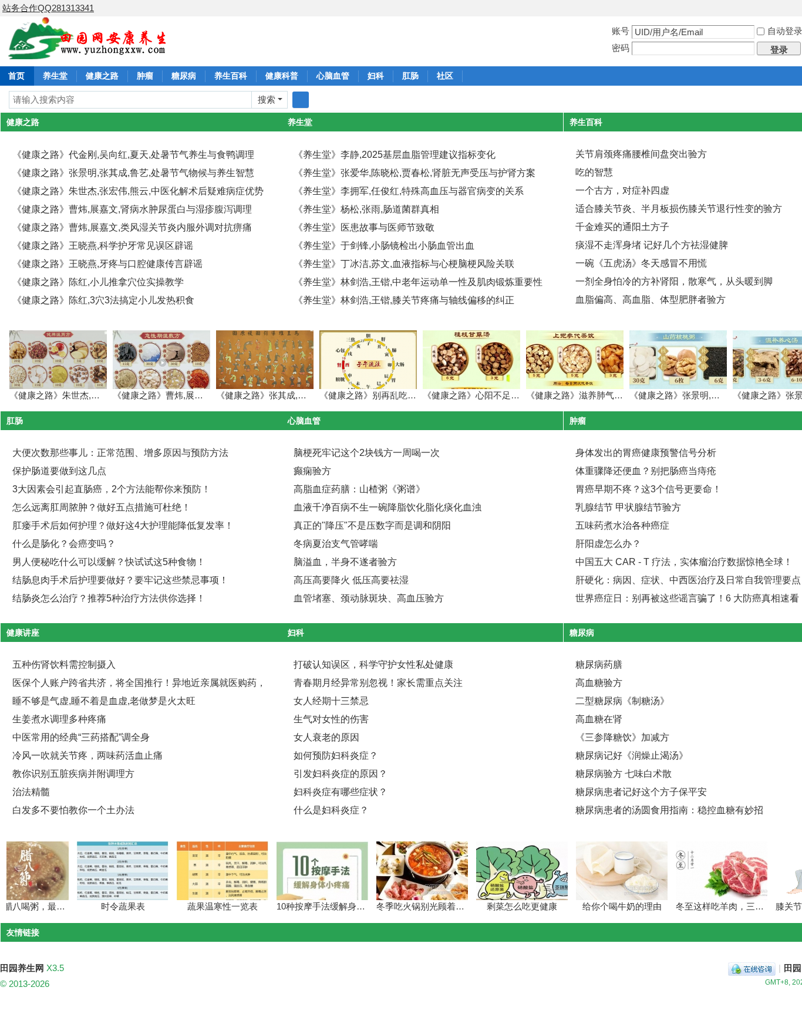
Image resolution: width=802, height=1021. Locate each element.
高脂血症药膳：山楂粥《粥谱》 (359, 489)
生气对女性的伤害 (331, 719)
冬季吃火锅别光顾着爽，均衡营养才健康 (442, 906)
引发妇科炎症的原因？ (340, 774)
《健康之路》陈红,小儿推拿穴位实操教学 (98, 282)
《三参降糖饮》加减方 (622, 737)
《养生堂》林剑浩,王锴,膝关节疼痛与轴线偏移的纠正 (404, 300)
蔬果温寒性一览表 (209, 906)
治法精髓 (31, 792)
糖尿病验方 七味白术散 (623, 774)
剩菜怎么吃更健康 (508, 906)
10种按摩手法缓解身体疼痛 (316, 906)
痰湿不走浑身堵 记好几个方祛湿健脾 (651, 245)
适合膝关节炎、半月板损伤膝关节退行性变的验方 (678, 209)
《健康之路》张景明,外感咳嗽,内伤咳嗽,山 (712, 395)
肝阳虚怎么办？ (608, 544)
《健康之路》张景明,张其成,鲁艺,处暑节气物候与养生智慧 (133, 173)
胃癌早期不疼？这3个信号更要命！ (648, 489)
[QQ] (752, 968)
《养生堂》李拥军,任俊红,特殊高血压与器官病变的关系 (409, 191)
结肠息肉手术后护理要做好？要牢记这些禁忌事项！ (120, 580)
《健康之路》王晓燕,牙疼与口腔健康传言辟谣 (107, 264)
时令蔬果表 (109, 906)
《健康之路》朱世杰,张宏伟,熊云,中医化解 (92, 395)
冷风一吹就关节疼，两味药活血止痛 (87, 755)
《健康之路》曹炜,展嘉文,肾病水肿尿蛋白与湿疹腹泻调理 (132, 209)
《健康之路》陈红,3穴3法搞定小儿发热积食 (103, 300)
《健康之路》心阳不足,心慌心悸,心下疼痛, (505, 395)
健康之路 (102, 75)
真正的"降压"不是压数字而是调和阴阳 (372, 525)
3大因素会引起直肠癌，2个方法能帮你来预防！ (111, 489)
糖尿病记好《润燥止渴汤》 (631, 755)
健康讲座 (22, 632)
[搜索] (300, 100)
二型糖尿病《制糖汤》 (622, 701)
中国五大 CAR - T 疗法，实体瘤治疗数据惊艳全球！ (684, 562)
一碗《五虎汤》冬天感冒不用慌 (641, 263)
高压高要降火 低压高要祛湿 (351, 580)
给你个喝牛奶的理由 (608, 906)
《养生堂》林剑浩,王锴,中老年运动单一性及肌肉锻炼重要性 (418, 282)
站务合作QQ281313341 (48, 8)
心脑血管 (332, 75)
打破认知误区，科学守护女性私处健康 (373, 665)
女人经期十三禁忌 (331, 701)
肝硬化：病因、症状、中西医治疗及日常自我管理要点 (688, 580)
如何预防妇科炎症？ (336, 755)
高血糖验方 (598, 683)
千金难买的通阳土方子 (622, 227)
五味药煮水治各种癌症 (622, 525)
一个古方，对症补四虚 (622, 190)
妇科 (376, 75)
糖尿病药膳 (598, 665)
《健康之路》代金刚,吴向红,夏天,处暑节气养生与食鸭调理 (133, 155)
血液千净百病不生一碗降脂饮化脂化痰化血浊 (387, 507)
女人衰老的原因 (326, 737)
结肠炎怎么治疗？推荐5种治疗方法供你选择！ (108, 598)
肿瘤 (145, 75)
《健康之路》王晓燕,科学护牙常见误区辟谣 (102, 246)
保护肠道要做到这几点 (59, 471)
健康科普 (281, 75)
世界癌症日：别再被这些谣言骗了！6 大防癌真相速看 (687, 598)
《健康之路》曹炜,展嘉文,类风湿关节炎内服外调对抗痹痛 (132, 227)
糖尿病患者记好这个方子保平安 (641, 792)
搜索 (266, 99)
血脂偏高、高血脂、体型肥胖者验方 (650, 300)
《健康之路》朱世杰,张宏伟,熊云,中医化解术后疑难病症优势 (138, 191)
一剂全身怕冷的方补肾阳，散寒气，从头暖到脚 (674, 281)
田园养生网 (22, 968)
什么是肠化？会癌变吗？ (64, 544)
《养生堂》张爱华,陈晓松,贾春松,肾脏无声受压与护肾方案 (414, 173)
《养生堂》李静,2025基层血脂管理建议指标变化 (395, 155)
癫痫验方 (312, 471)
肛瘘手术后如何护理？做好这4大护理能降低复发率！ (123, 525)
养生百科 (230, 75)
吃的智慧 (594, 172)
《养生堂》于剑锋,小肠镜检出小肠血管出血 (384, 246)
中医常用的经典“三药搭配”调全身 (81, 737)
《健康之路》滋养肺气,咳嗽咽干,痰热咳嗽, (609, 395)
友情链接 (22, 932)
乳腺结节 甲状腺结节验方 (628, 507)
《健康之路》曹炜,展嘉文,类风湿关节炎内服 (199, 395)
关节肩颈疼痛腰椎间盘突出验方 (641, 154)
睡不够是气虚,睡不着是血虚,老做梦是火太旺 (104, 701)
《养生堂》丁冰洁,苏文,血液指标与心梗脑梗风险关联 (404, 264)
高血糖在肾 (598, 719)
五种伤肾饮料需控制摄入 (64, 665)
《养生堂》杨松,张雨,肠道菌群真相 (366, 209)
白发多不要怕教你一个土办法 (73, 810)
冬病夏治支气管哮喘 (336, 544)
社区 (445, 75)
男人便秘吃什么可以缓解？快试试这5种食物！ (108, 562)
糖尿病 (183, 75)
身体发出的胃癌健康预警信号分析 (645, 453)
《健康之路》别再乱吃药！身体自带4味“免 (402, 395)
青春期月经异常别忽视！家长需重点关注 (378, 683)
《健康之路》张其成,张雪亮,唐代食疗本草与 (302, 395)
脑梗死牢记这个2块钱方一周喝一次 (367, 453)
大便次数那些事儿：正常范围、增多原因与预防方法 (120, 453)
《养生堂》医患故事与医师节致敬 (364, 227)
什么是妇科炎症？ (331, 810)
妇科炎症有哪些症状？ (340, 792)
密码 (620, 48)
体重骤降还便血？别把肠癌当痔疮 (645, 471)
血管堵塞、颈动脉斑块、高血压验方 (369, 598)
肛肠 (410, 75)
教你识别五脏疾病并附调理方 (73, 774)
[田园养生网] (88, 53)
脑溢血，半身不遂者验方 (345, 562)
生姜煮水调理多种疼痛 (59, 719)
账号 (620, 31)
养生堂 (55, 75)
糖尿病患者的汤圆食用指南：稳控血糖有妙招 (669, 810)
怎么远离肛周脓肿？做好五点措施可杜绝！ (101, 507)
